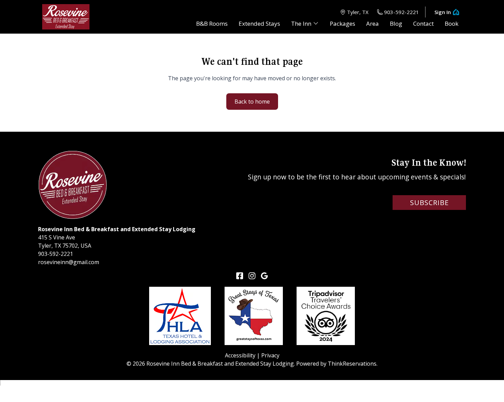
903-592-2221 (401, 12)
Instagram (252, 275)
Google (264, 275)
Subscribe (429, 202)
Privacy (270, 355)
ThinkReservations (352, 363)
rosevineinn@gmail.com (68, 262)
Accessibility (240, 355)
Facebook (239, 275)
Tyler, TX (358, 12)
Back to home (252, 101)
